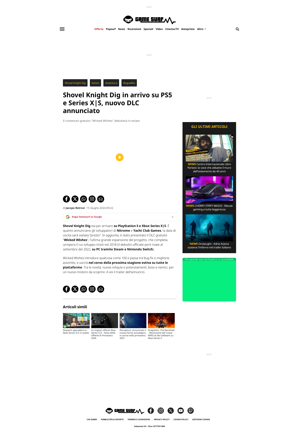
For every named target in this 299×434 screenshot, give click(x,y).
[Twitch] (190, 410)
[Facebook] (152, 410)
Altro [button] (200, 29)
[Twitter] (172, 410)
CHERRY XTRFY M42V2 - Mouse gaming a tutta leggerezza (209, 207)
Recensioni (134, 29)
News (121, 29)
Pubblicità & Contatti (112, 419)
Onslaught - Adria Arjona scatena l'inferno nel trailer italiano (209, 245)
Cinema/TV (172, 29)
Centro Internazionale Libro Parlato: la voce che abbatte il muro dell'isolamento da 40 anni (209, 167)
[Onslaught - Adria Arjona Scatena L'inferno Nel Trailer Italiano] (209, 227)
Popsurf (111, 29)
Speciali (148, 29)
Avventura (111, 83)
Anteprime (188, 29)
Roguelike (129, 83)
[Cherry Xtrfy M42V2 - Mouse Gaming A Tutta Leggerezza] (209, 189)
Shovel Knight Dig (75, 83)
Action (95, 83)
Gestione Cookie (201, 419)
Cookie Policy (180, 419)
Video (159, 29)
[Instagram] (162, 410)
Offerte (99, 29)
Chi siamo (92, 419)
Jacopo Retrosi (75, 208)
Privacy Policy (162, 419)
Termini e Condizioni (139, 419)
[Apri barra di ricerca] (237, 29)
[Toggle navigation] (62, 29)
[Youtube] (182, 410)
